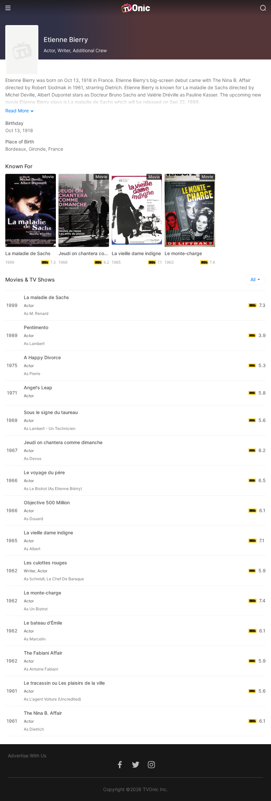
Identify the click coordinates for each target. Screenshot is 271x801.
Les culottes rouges (45, 562)
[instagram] (151, 768)
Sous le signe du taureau (51, 412)
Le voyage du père (44, 472)
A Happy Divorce (42, 357)
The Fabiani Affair (43, 653)
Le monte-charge (183, 253)
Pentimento (36, 327)
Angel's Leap (38, 387)
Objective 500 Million (47, 502)
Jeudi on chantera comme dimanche (83, 253)
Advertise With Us (27, 755)
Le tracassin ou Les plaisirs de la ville (64, 683)
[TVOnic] (135, 8)
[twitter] (135, 768)
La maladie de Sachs (28, 253)
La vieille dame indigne (136, 253)
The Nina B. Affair (43, 713)
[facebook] (119, 768)
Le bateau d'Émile (43, 623)
